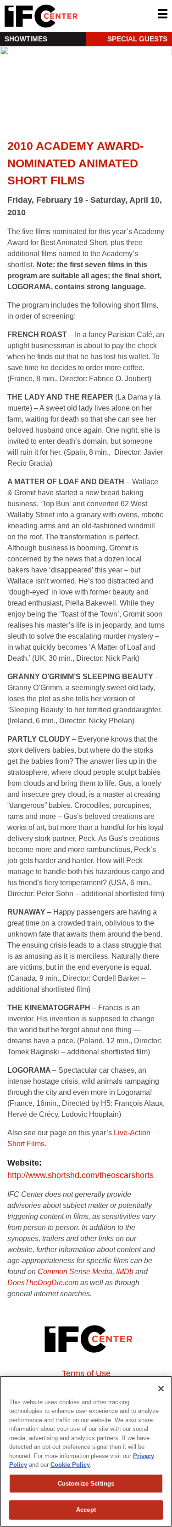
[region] (86, 1451)
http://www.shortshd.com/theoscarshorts (80, 1175)
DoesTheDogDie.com (42, 1283)
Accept (86, 1509)
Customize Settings (86, 1483)
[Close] (161, 1388)
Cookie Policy (70, 1464)
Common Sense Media (75, 1271)
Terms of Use (86, 1373)
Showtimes (26, 39)
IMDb (124, 1271)
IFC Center (76, 16)
